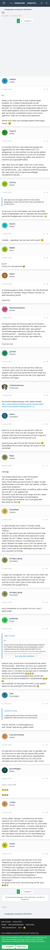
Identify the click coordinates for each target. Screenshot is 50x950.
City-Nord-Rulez (16, 734)
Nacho (12, 224)
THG (11, 693)
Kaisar (12, 843)
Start (19, 928)
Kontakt (3, 925)
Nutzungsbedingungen (16, 925)
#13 (47, 569)
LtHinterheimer (16, 385)
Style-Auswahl (6, 922)
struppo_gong (15, 558)
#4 (47, 234)
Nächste (27, 21)
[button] (3, 3)
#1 (47, 89)
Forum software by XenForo (20, 933)
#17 (47, 745)
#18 (47, 779)
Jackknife (13, 618)
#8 (47, 362)
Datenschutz (30, 925)
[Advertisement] (25, 50)
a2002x (6, 16)
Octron (12, 182)
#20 (47, 854)
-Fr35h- (12, 802)
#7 (47, 318)
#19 (47, 812)
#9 (47, 395)
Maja (11, 455)
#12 (47, 520)
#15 (47, 629)
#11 (47, 466)
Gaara (12, 414)
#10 (47, 424)
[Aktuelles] (41, 3)
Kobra (12, 274)
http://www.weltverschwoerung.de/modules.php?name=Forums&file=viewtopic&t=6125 (23, 405)
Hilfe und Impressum (9, 928)
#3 (47, 192)
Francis (12, 131)
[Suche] (46, 3)
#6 (47, 284)
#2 (47, 141)
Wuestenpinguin (17, 307)
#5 (47, 258)
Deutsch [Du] (17, 922)
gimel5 (12, 351)
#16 (47, 704)
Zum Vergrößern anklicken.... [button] (25, 656)
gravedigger (15, 768)
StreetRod (14, 509)
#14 (47, 602)
